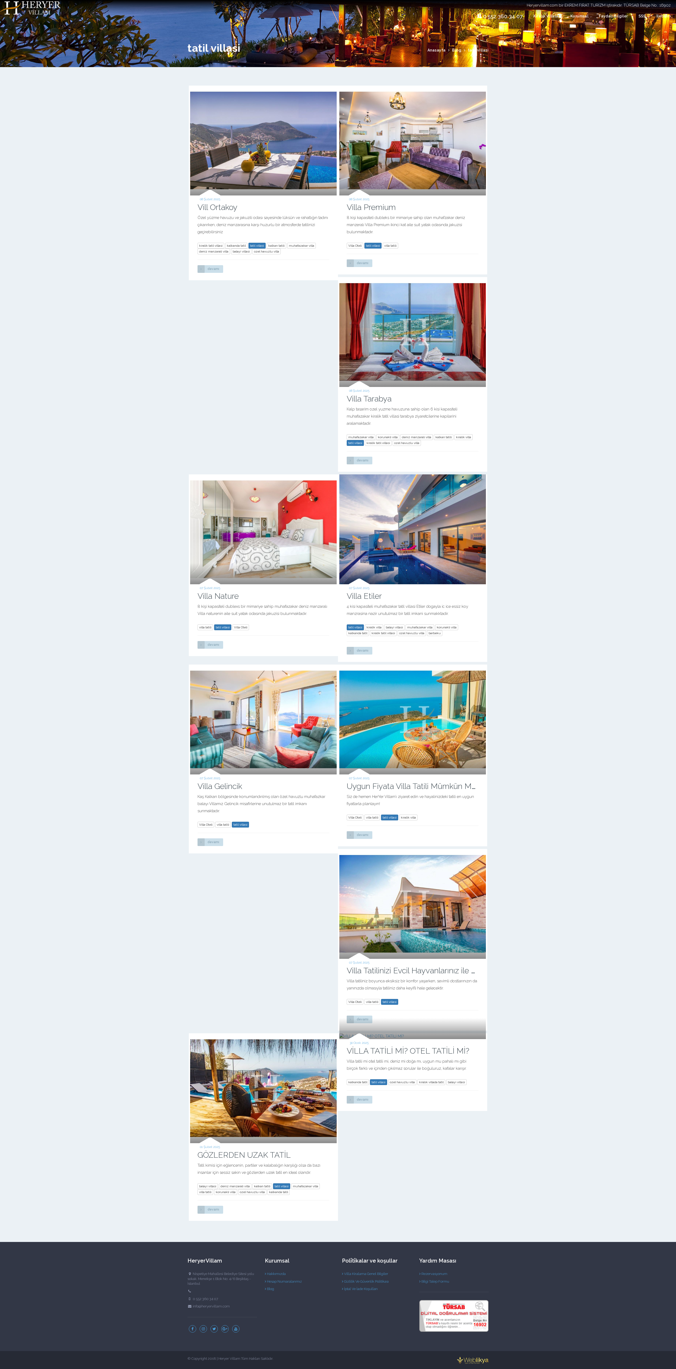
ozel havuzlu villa (266, 251)
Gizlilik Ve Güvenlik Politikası (366, 1281)
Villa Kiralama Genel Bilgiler (365, 1274)
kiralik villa (463, 437)
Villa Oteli (355, 245)
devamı (213, 269)
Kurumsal (579, 16)
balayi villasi (241, 251)
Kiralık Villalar (546, 16)
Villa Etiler (364, 596)
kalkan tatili (276, 245)
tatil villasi (257, 245)
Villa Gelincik (220, 786)
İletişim (663, 16)
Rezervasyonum (434, 1274)
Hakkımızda (276, 1274)
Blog (456, 50)
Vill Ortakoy (217, 207)
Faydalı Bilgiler (613, 16)
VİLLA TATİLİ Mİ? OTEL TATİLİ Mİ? (408, 1050)
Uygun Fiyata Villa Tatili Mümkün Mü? (413, 786)
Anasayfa (437, 50)
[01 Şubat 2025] (263, 1088)
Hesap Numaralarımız (284, 1281)
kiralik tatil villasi (211, 245)
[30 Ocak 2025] (412, 1036)
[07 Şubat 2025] (263, 529)
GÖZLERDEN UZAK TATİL (244, 1155)
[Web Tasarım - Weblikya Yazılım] (473, 1360)
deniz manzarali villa (213, 251)
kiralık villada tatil (431, 1082)
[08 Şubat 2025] (263, 140)
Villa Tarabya (369, 398)
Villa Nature (218, 596)
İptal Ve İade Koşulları (360, 1289)
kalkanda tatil (236, 245)
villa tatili (390, 245)
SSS (642, 16)
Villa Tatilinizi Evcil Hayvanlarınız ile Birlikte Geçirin (434, 970)
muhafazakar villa (301, 245)
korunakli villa (388, 437)
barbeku (435, 633)
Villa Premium (371, 207)
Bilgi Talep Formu (435, 1281)
